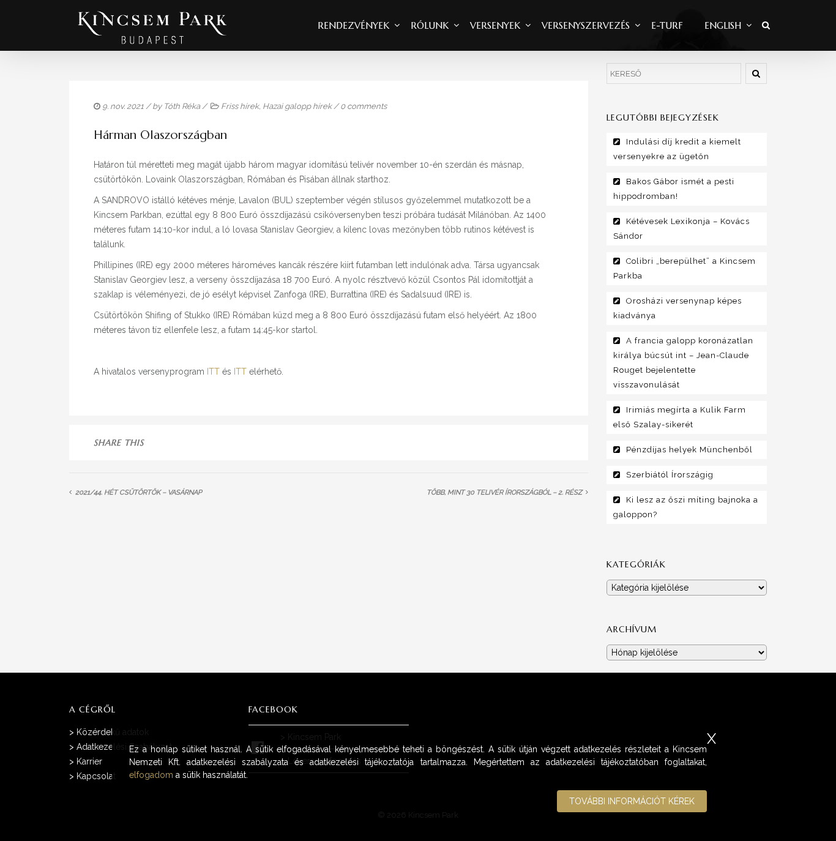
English (722, 25)
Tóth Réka (181, 106)
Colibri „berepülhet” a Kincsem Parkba (684, 268)
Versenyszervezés (586, 25)
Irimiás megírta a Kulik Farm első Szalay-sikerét (679, 417)
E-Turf (667, 25)
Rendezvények (353, 25)
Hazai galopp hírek (297, 106)
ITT (213, 371)
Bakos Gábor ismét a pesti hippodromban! (673, 189)
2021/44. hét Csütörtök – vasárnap (138, 492)
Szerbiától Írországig (670, 474)
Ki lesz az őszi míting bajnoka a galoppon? (685, 507)
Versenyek (495, 25)
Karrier (89, 761)
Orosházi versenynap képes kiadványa (677, 308)
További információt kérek (632, 801)
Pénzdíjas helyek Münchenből (689, 449)
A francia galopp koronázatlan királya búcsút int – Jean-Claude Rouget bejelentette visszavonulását (683, 362)
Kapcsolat (96, 776)
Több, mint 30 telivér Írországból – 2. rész (504, 492)
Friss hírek (240, 106)
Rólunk (430, 25)
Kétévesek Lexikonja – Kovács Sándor (681, 229)
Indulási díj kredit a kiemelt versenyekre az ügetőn (677, 149)
